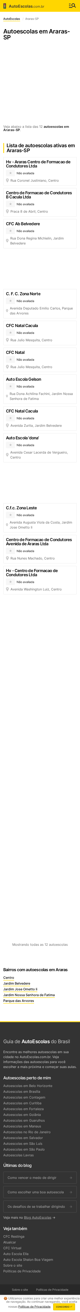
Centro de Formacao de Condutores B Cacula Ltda (39, 194)
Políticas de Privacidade (22, 1271)
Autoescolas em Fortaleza (23, 1109)
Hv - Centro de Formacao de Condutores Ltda (32, 572)
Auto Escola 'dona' (22, 437)
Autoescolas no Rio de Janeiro (27, 1132)
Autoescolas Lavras (18, 1155)
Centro (8, 977)
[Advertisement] (40, 84)
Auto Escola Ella (16, 1254)
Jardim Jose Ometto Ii (20, 989)
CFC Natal (15, 352)
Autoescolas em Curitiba (22, 1103)
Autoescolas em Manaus (22, 1126)
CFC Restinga (13, 1236)
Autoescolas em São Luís (22, 1143)
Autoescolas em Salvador (23, 1138)
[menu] (72, 6)
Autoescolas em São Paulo (24, 1149)
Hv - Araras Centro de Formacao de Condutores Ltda (38, 163)
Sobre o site (12, 1265)
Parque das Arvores (18, 1001)
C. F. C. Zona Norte (23, 293)
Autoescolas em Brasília (21, 1091)
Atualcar (9, 1242)
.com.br (23, 6)
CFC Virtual (12, 1248)
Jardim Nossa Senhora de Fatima (29, 995)
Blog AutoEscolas (37, 1217)
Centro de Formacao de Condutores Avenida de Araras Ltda (39, 541)
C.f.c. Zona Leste (21, 507)
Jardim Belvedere (16, 983)
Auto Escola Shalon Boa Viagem (28, 1259)
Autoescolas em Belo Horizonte (27, 1086)
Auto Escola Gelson (23, 379)
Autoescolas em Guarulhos (24, 1120)
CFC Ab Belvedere (23, 223)
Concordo (63, 1306)
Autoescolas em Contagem (24, 1097)
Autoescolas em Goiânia (22, 1115)
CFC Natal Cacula (22, 325)
